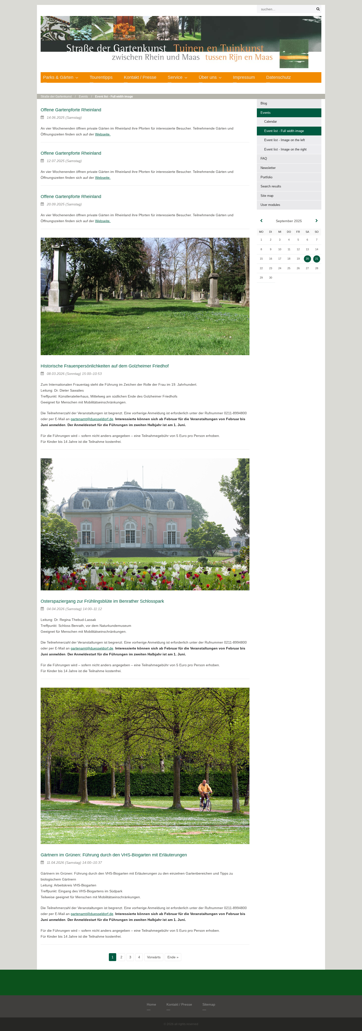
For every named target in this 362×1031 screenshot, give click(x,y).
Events (83, 96)
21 (316, 258)
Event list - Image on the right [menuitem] (285, 149)
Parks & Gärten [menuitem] (58, 77)
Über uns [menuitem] (208, 77)
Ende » (173, 957)
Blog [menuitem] (264, 103)
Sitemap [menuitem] (208, 1004)
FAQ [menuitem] (264, 158)
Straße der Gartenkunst (56, 96)
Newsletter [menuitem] (268, 168)
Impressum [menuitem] (244, 77)
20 (307, 258)
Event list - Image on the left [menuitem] (284, 140)
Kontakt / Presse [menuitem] (140, 77)
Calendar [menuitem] (270, 121)
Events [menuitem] (266, 113)
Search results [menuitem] (271, 186)
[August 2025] (261, 221)
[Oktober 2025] (316, 221)
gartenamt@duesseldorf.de (92, 419)
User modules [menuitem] (270, 205)
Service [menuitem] (175, 77)
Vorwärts (154, 957)
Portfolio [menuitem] (266, 177)
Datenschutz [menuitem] (278, 77)
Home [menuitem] (151, 1004)
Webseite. (103, 134)
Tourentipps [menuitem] (101, 77)
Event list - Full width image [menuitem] (284, 131)
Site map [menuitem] (267, 196)
